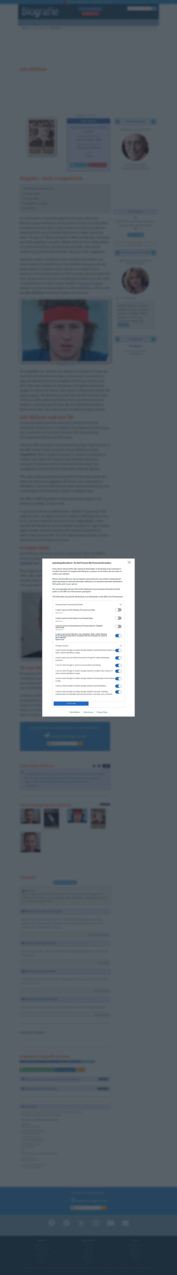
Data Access (88, 712)
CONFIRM (71, 703)
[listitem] (88, 604)
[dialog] (88, 637)
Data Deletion (75, 712)
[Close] (130, 563)
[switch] (118, 609)
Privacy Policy (102, 712)
